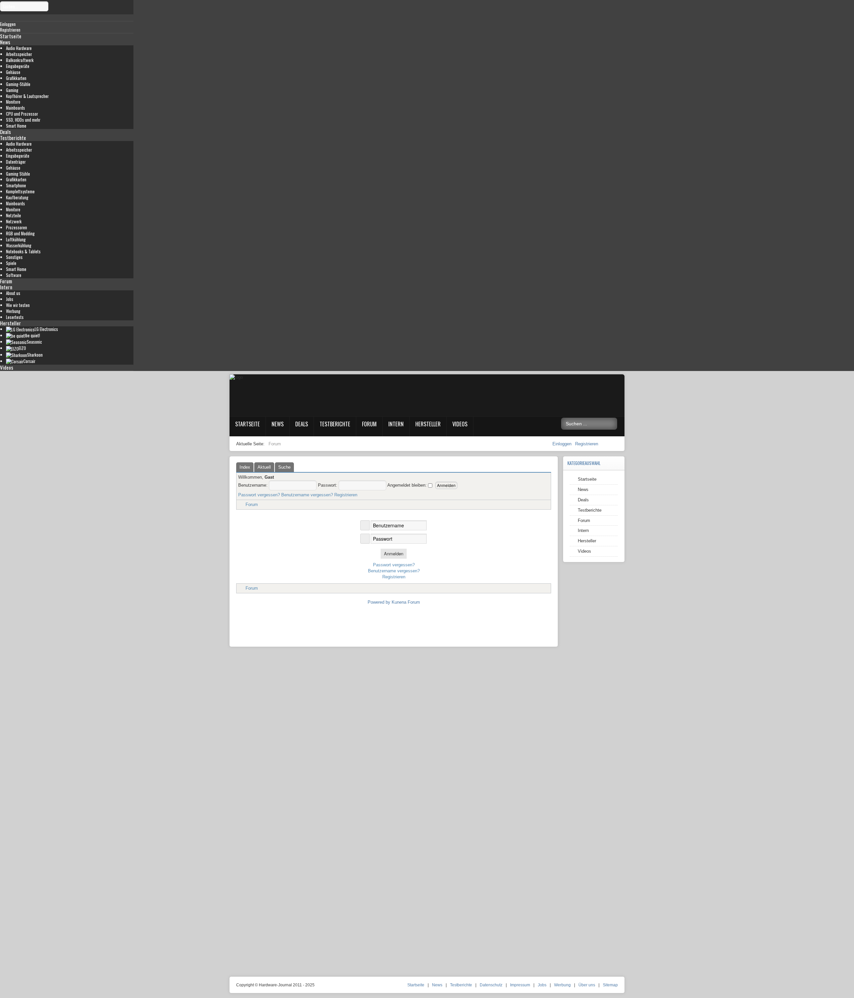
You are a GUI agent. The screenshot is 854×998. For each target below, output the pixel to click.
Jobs (9, 299)
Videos (6, 367)
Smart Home (16, 126)
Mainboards (15, 108)
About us (13, 293)
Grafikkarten (16, 78)
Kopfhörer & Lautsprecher (27, 96)
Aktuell (264, 467)
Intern (6, 287)
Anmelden (393, 553)
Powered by (379, 602)
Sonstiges (14, 257)
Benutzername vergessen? (307, 494)
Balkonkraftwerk (20, 60)
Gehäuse (13, 72)
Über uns (586, 985)
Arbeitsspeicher (19, 54)
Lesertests (15, 317)
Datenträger (16, 162)
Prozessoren (16, 227)
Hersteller (10, 323)
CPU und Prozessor (22, 114)
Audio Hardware (19, 48)
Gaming (12, 90)
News (5, 42)
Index (245, 467)
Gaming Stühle (18, 174)
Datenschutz (491, 985)
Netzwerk (14, 221)
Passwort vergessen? (259, 494)
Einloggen (562, 443)
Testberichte (13, 137)
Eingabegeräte (17, 66)
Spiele (11, 263)
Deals (5, 131)
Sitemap (610, 985)
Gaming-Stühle (18, 84)
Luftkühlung (16, 239)
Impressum (520, 985)
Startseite (10, 36)
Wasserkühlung (18, 245)
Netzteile (13, 215)
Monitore (13, 102)
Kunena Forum (406, 602)
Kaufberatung (17, 197)
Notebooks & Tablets (23, 251)
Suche (284, 467)
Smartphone (16, 185)
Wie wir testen (18, 305)
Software (13, 275)
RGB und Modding (20, 233)
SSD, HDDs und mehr (23, 120)
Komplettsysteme (20, 191)
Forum (6, 281)
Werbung (13, 311)
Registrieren (586, 443)
